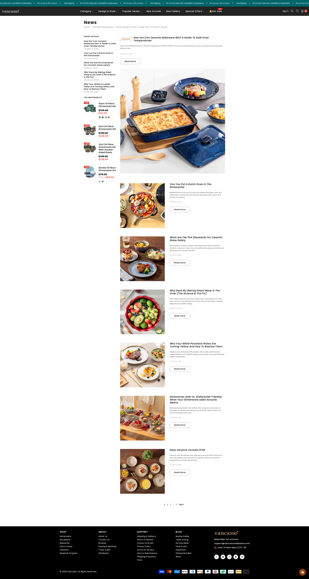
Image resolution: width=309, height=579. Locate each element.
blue (103, 117)
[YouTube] (242, 557)
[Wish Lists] (297, 11)
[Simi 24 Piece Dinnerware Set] (90, 130)
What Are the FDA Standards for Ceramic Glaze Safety (196, 239)
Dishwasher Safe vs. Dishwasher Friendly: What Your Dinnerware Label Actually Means (196, 399)
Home (87, 27)
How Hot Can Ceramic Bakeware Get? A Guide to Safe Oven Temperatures (165, 39)
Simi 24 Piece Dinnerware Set (107, 127)
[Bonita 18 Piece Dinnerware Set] (90, 172)
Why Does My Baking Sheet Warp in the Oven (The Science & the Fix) (195, 292)
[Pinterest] (229, 557)
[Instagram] (223, 557)
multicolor (103, 181)
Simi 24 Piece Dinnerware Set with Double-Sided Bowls (107, 148)
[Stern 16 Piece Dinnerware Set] (90, 108)
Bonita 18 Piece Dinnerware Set (107, 169)
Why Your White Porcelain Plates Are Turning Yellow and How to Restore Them (196, 345)
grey (109, 117)
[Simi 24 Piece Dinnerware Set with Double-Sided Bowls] (90, 148)
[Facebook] (216, 557)
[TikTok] (235, 557)
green (99, 117)
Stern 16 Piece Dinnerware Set (107, 105)
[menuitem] (86, 13)
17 (177, 504)
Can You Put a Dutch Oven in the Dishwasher (190, 186)
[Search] (292, 11)
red (106, 117)
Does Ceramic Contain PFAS (187, 449)
